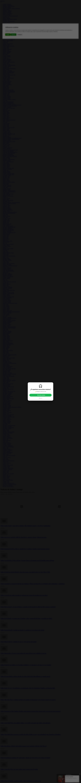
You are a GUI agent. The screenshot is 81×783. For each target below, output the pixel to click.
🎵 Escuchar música (40, 395)
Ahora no (40, 398)
